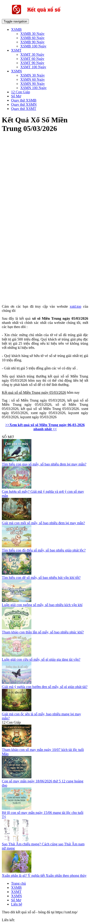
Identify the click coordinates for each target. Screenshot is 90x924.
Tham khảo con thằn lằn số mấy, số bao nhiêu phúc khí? (43, 632)
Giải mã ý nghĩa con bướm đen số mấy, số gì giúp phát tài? (44, 687)
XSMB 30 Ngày (32, 34)
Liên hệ (16, 904)
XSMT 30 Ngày (32, 54)
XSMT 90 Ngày (32, 63)
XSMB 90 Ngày (32, 42)
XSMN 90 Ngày (32, 84)
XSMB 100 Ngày (33, 46)
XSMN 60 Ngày (32, 79)
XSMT (16, 50)
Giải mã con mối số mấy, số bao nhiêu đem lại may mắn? (43, 523)
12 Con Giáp (20, 92)
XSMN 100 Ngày (33, 88)
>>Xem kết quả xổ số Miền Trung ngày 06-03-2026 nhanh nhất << (45, 427)
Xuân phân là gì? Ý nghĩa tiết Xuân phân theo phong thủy (44, 875)
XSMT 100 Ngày (33, 67)
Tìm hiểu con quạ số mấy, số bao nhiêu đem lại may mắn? (44, 464)
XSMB (16, 29)
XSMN (16, 71)
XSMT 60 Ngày (32, 59)
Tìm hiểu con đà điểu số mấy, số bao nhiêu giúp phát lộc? (44, 550)
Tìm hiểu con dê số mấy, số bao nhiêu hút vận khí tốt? (41, 578)
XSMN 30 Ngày (32, 75)
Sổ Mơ (16, 96)
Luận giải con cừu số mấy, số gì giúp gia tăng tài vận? (41, 659)
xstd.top (75, 306)
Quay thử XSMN (24, 104)
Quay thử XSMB (23, 100)
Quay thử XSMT (23, 109)
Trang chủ (18, 883)
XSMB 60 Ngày (32, 38)
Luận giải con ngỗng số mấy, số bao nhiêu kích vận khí (42, 605)
